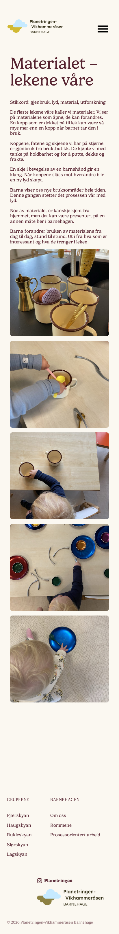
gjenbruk (40, 102)
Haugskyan (19, 825)
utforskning (93, 102)
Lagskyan (17, 854)
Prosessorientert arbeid (75, 834)
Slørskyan (17, 844)
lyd (55, 102)
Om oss (58, 815)
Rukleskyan (19, 834)
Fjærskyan (18, 815)
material (69, 102)
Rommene (61, 825)
